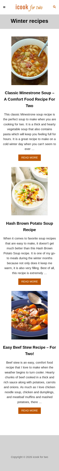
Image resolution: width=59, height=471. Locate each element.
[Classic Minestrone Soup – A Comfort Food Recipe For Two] (29, 62)
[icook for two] (29, 7)
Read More (31, 158)
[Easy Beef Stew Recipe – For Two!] (29, 317)
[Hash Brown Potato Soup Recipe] (29, 193)
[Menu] (4, 7)
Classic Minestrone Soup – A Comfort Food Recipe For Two (29, 99)
